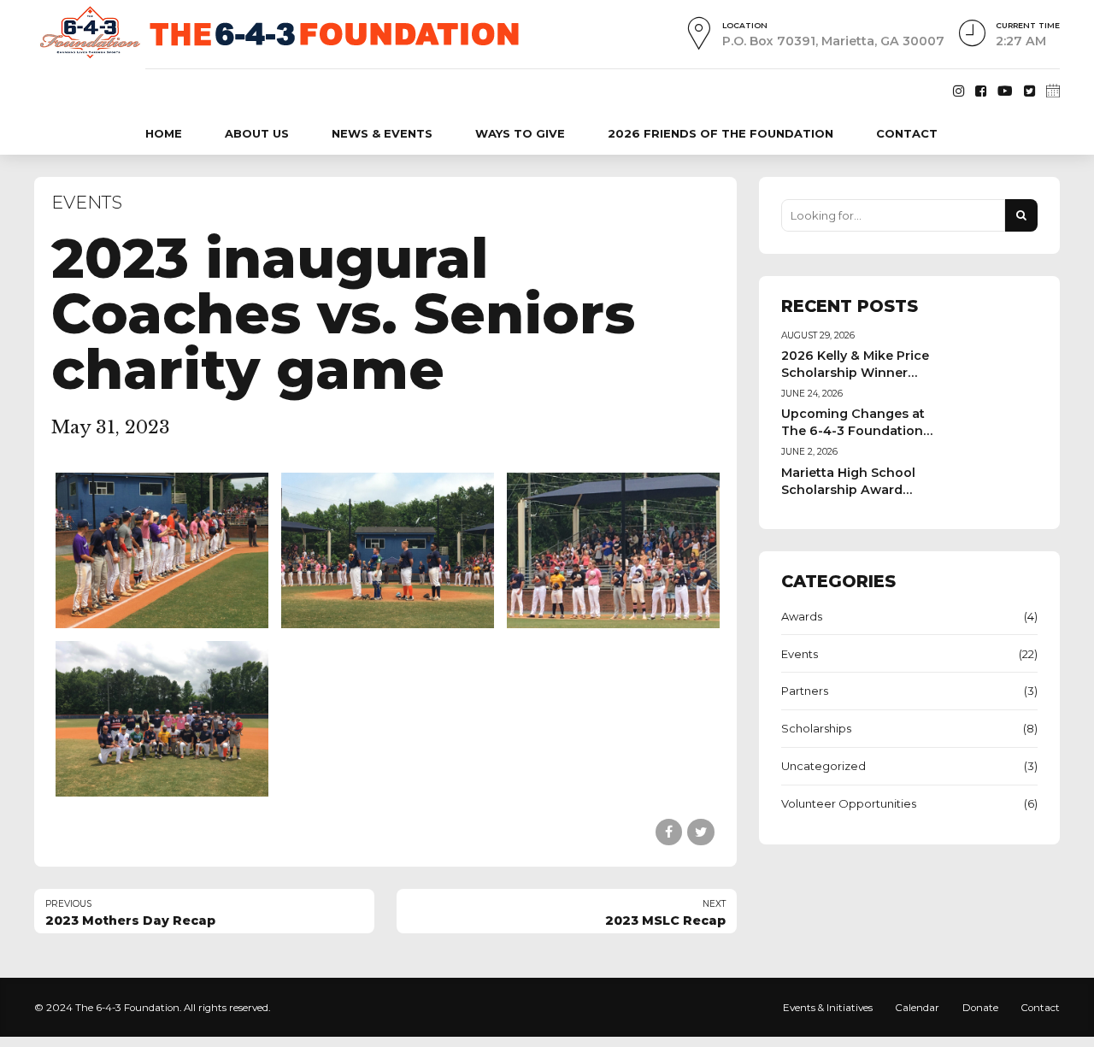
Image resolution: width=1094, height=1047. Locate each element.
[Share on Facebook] (669, 832)
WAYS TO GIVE (520, 133)
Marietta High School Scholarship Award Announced (848, 490)
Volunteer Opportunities (848, 803)
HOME (163, 133)
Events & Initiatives (828, 1008)
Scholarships (816, 728)
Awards (801, 616)
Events (86, 202)
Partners (804, 690)
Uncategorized (823, 766)
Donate (980, 1008)
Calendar (917, 1008)
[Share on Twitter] (700, 832)
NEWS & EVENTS (382, 133)
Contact (1040, 1008)
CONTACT (907, 133)
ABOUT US (257, 133)
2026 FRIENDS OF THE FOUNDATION (720, 133)
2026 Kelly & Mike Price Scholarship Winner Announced (855, 372)
